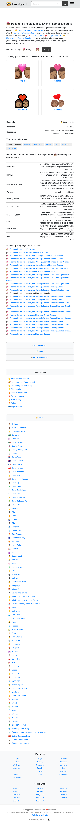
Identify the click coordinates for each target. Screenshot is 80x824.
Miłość (12, 607)
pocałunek (66, 144)
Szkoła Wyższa (16, 684)
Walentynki (14, 699)
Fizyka (12, 519)
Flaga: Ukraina (15, 406)
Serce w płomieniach (17, 392)
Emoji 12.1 (40, 794)
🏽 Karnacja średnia (27, 32)
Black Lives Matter (17, 427)
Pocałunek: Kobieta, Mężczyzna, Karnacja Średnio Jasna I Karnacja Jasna (37, 268)
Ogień (12, 403)
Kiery (12, 563)
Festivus (13, 508)
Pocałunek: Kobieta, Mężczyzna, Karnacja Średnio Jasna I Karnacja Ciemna (37, 283)
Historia (13, 548)
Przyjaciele (14, 644)
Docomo (40, 774)
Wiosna (13, 706)
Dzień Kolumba (16, 471)
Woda (12, 710)
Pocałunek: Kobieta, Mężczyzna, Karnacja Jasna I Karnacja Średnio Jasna (37, 255)
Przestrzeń (14, 640)
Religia (12, 655)
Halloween (14, 541)
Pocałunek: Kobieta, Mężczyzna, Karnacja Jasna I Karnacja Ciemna (34, 265)
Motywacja (14, 611)
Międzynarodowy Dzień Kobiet (21, 596)
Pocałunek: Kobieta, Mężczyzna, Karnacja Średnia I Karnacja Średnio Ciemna (38, 296)
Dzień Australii (15, 460)
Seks (12, 662)
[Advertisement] (40, 14)
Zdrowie (13, 717)
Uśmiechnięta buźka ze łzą (20, 385)
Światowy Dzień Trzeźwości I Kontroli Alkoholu (28, 732)
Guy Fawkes (15, 534)
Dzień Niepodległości (18, 479)
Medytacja (14, 585)
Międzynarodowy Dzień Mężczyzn (23, 600)
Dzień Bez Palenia (17, 490)
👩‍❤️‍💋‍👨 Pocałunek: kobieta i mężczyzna (29, 30)
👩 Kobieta (14, 32)
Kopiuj (46, 49)
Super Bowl (14, 677)
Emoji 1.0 (16, 788)
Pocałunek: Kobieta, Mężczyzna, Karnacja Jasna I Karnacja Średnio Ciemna (37, 261)
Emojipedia (17, 777)
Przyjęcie (13, 647)
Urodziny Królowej (17, 695)
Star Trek (13, 673)
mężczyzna (38, 144)
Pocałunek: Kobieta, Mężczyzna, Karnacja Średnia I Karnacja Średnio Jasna (37, 290)
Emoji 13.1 (16, 798)
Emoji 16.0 (40, 801)
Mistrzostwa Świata (17, 592)
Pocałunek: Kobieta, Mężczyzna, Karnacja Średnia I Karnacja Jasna (34, 286)
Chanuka (13, 438)
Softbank (63, 771)
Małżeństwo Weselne (18, 581)
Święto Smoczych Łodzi (19, 736)
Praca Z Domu (15, 629)
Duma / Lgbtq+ (16, 457)
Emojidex (40, 768)
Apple (22, 80)
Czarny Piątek (15, 446)
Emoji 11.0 (63, 791)
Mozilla (40, 771)
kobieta (27, 144)
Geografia (14, 526)
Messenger (40, 765)
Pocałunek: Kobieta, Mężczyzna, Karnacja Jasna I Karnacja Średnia (34, 258)
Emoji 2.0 (40, 788)
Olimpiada (14, 614)
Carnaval (13, 435)
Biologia (13, 424)
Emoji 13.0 (63, 794)
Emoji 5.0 (40, 791)
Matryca (13, 578)
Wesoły (13, 702)
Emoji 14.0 (40, 798)
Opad (12, 622)
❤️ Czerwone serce (36, 35)
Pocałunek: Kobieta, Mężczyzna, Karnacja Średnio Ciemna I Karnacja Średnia (38, 311)
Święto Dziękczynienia (18, 743)
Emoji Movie (14, 504)
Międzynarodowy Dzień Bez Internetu (24, 603)
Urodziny (13, 692)
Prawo (12, 633)
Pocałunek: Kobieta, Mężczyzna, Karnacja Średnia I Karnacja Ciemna (35, 299)
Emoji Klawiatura (40, 345)
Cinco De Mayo (16, 442)
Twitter (16, 762)
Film (11, 512)
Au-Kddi (16, 774)
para (57, 144)
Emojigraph (20, 4)
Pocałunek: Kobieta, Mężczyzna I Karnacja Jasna (27, 252)
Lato (11, 570)
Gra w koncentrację (40, 357)
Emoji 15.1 (16, 801)
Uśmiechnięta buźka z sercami (21, 382)
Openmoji (16, 768)
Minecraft (13, 589)
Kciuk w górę (14, 399)
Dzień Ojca (14, 482)
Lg (16, 771)
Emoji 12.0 (16, 794)
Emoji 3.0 (63, 788)
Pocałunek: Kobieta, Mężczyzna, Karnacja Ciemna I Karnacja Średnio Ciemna (38, 330)
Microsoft (22, 109)
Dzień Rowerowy (16, 497)
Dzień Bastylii (15, 464)
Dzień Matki (14, 475)
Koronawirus (15, 567)
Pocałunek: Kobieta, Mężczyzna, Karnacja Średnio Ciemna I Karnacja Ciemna (38, 318)
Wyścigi (13, 713)
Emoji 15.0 (63, 798)
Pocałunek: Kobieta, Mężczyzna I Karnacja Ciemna (28, 334)
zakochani (12, 148)
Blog (40, 351)
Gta (11, 523)
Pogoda (13, 625)
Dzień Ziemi (14, 486)
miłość (48, 144)
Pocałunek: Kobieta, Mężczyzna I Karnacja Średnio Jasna (30, 271)
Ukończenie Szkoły (17, 688)
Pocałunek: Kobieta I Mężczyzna (20, 249)
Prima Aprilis (15, 636)
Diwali (12, 453)
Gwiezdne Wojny (16, 537)
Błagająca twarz (15, 389)
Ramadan (14, 651)
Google (57, 80)
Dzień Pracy (14, 493)
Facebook (63, 759)
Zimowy (13, 721)
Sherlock (13, 666)
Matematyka (14, 574)
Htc (63, 768)
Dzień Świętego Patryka (19, 501)
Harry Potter (14, 545)
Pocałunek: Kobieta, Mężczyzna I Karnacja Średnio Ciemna (31, 314)
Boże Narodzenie (16, 431)
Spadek (13, 669)
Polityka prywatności (40, 815)
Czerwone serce (16, 396)
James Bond (15, 556)
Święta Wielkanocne (18, 739)
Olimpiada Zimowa (17, 618)
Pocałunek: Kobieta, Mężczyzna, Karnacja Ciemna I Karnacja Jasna (34, 321)
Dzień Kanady (15, 468)
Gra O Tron (14, 530)
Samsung (40, 762)
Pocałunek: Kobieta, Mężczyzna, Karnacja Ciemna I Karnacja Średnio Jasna (37, 324)
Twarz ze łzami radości (18, 378)
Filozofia (13, 515)
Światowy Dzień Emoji (18, 728)
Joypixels (57, 109)
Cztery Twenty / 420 (17, 449)
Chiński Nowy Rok (17, 725)
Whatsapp (16, 765)
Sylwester (14, 680)
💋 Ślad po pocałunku (53, 35)
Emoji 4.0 (16, 791)
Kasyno (13, 559)
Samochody (14, 658)
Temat (40, 417)
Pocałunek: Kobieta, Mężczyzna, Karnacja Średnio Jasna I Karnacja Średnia (37, 274)
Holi (11, 552)
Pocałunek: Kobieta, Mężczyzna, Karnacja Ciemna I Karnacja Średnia (35, 327)
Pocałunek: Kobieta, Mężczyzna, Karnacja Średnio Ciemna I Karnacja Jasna (37, 302)
